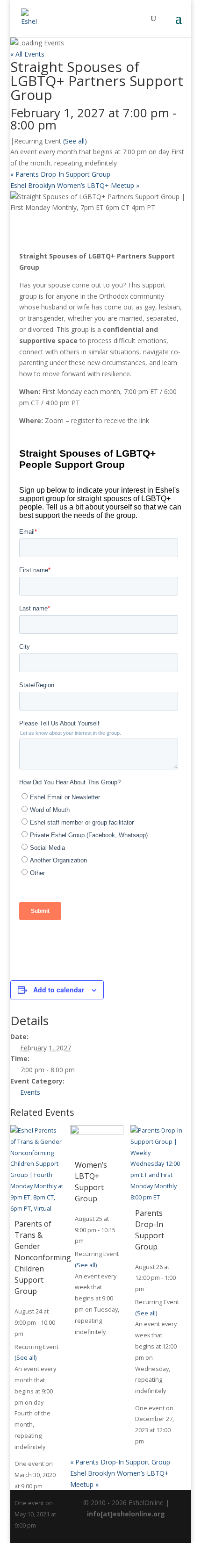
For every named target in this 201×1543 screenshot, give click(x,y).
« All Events (27, 54)
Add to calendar (58, 989)
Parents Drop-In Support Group (60, 174)
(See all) (75, 140)
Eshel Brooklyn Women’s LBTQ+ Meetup (74, 185)
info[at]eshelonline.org (126, 1513)
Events (30, 1092)
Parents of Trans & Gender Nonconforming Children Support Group (42, 1257)
